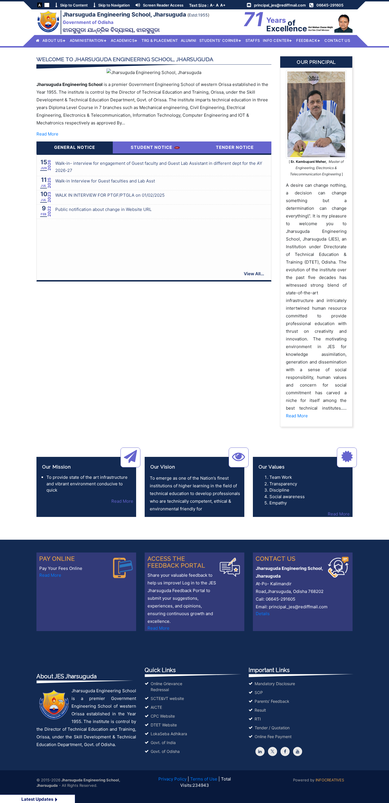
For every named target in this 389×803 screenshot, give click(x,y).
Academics (123, 40)
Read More (47, 134)
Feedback (306, 40)
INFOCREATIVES (330, 780)
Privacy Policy (172, 779)
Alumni (188, 40)
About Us (52, 40)
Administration (87, 40)
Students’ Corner (218, 40)
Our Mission (56, 467)
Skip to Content (74, 5)
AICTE (156, 707)
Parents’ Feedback (272, 701)
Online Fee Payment (273, 736)
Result (260, 710)
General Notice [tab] (74, 147)
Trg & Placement (160, 40)
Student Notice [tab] (152, 147)
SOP (259, 692)
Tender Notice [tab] (235, 147)
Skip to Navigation (114, 5)
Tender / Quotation (272, 727)
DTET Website (164, 724)
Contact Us (337, 40)
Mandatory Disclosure (275, 683)
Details (263, 613)
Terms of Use (203, 779)
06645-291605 (329, 5)
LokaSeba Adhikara (169, 733)
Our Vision (162, 467)
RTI (258, 718)
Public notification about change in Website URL (103, 209)
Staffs (252, 40)
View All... (254, 273)
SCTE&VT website (167, 698)
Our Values (272, 467)
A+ (223, 5)
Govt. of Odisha (165, 751)
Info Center (276, 40)
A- (212, 5)
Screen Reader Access (163, 5)
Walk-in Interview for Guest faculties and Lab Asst (105, 181)
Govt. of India (163, 742)
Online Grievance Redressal (166, 686)
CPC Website (163, 716)
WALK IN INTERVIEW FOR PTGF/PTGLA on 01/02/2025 (110, 195)
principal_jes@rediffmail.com (280, 5)
